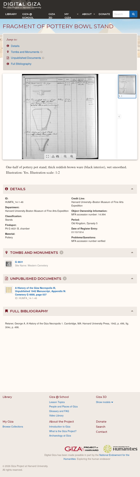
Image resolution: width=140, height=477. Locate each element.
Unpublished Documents (27, 58)
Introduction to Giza (59, 426)
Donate (104, 14)
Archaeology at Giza (60, 435)
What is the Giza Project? (62, 431)
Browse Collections (13, 426)
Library (11, 14)
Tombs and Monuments (26, 52)
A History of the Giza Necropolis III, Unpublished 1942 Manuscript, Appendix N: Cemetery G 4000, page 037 (40, 291)
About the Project (61, 421)
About (87, 14)
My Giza (68, 15)
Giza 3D (51, 15)
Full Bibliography (20, 64)
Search (100, 426)
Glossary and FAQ (59, 411)
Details (14, 46)
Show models (103, 402)
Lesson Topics (57, 402)
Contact (101, 431)
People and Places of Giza (63, 406)
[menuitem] (11, 14)
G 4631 (19, 262)
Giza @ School (28, 15)
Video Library (56, 415)
